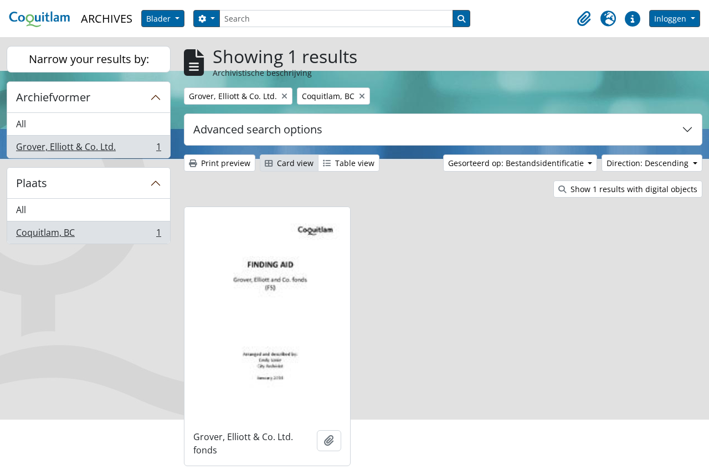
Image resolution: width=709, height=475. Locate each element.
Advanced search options (257, 129)
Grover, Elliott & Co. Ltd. (88, 149)
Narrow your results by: (89, 58)
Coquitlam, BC (88, 235)
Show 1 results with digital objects (632, 189)
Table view (353, 163)
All (21, 124)
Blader (159, 18)
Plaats (31, 182)
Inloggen (671, 18)
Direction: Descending (649, 163)
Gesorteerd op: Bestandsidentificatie (517, 163)
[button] (584, 19)
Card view (294, 163)
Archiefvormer (53, 97)
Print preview (224, 163)
